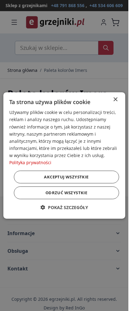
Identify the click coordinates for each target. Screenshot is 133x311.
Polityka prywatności (30, 162)
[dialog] (64, 155)
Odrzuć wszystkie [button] (66, 192)
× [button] (115, 99)
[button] (64, 207)
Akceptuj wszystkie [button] (66, 177)
